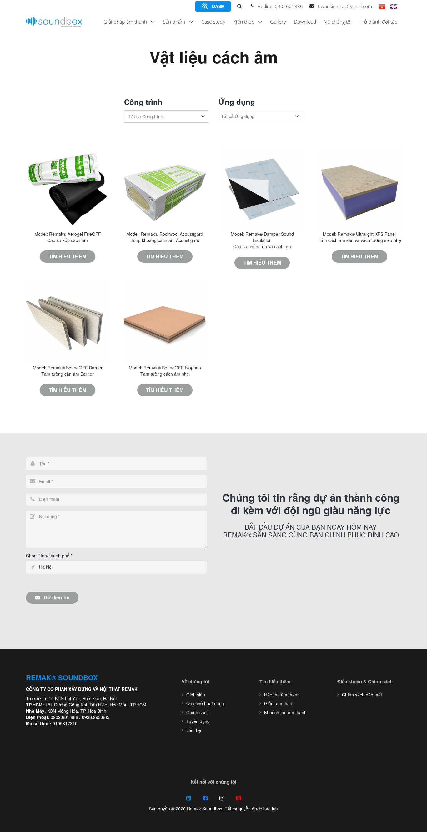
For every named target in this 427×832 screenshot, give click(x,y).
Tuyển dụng (198, 721)
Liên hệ (193, 730)
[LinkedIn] (189, 798)
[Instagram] (222, 798)
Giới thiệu (195, 694)
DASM (218, 6)
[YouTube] (238, 798)
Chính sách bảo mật (362, 694)
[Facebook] (205, 798)
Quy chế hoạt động (205, 703)
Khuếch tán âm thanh (285, 712)
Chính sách (197, 712)
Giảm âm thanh (279, 703)
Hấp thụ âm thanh (282, 694)
